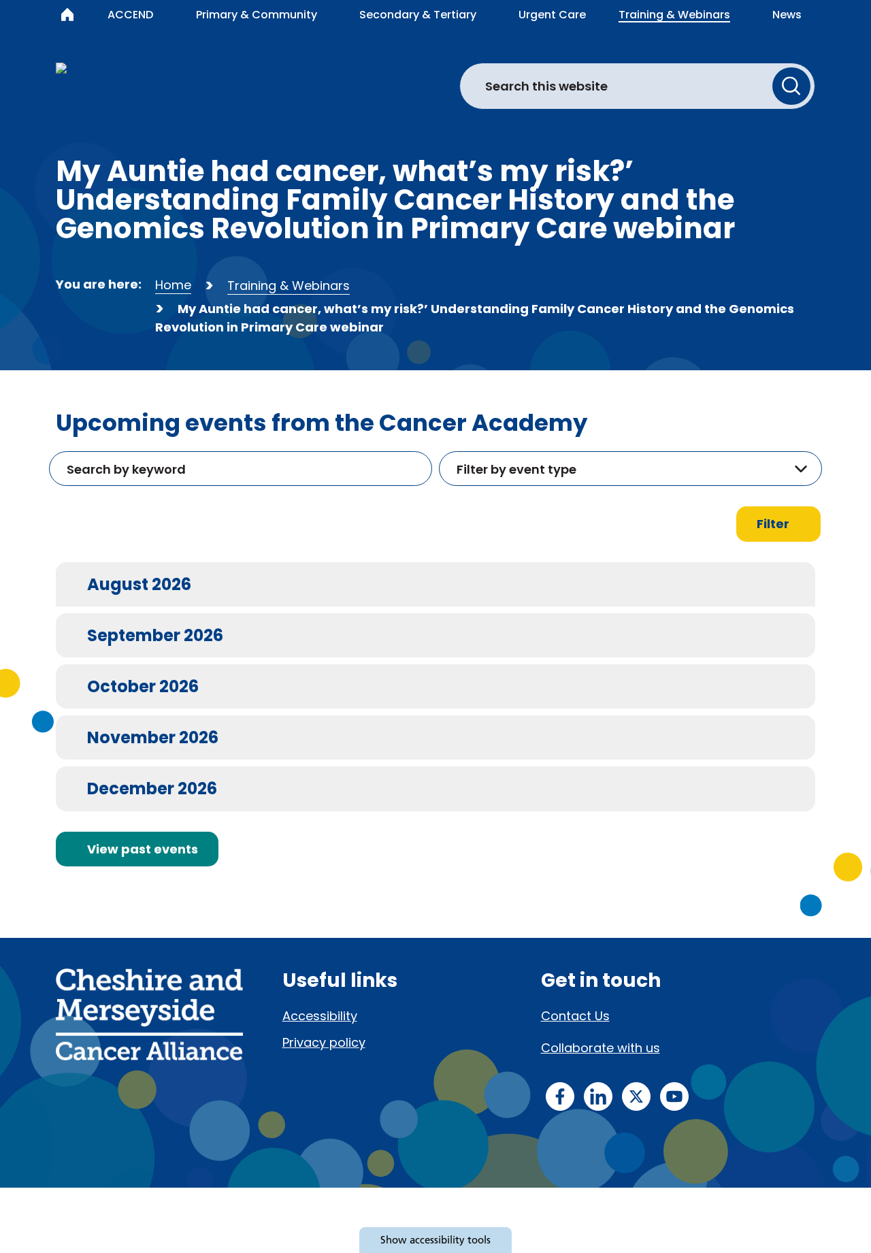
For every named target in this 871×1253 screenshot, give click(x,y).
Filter (773, 523)
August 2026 (138, 584)
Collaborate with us (600, 1047)
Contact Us (575, 1015)
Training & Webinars (288, 285)
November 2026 (152, 737)
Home (173, 284)
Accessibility (319, 1015)
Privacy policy (323, 1042)
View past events (142, 849)
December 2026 (151, 788)
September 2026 (154, 635)
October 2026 (142, 686)
